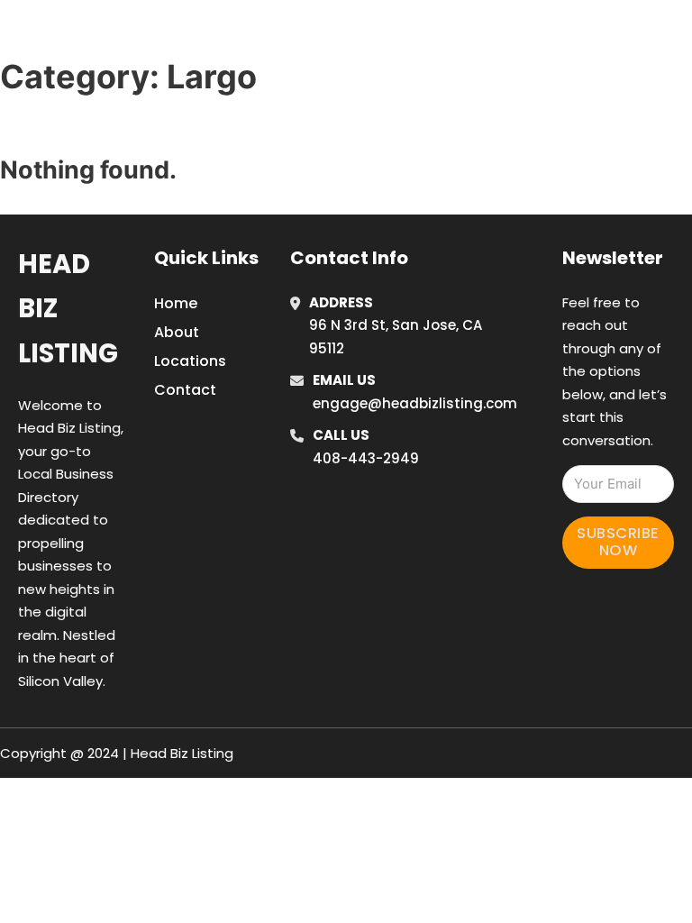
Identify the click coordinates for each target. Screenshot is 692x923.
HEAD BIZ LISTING (126, 35)
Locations (565, 12)
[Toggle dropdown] (524, 61)
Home (484, 12)
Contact (185, 389)
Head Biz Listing (68, 308)
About (176, 332)
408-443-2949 (366, 458)
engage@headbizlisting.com (415, 403)
